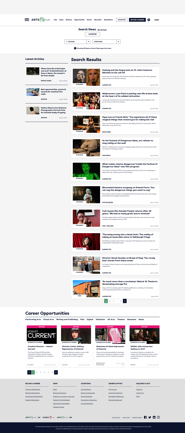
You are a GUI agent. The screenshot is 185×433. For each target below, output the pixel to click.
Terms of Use (126, 417)
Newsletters (108, 20)
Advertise (93, 34)
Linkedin (154, 417)
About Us (139, 389)
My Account (113, 389)
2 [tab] (36, 372)
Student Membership (32, 400)
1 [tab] (32, 372)
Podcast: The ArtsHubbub (61, 400)
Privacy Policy (116, 417)
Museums (131, 319)
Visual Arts (48, 319)
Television (100, 319)
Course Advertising (87, 403)
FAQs (138, 396)
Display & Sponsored (88, 393)
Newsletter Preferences (116, 396)
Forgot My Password (115, 393)
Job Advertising (86, 389)
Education (98, 20)
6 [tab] (52, 372)
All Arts (111, 319)
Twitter (149, 417)
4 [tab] (44, 372)
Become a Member (137, 20)
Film (82, 319)
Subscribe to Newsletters (61, 403)
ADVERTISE (122, 20)
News (61, 20)
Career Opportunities (47, 313)
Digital (90, 319)
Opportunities (79, 20)
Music (141, 319)
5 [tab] (48, 372)
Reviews (69, 20)
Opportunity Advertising (89, 400)
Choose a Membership (32, 389)
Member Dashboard (115, 400)
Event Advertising (86, 396)
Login (156, 20)
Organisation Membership (34, 396)
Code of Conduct (137, 417)
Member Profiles (58, 407)
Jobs (55, 20)
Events (89, 20)
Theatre (121, 319)
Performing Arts (33, 319)
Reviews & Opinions (59, 393)
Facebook (145, 417)
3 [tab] (40, 372)
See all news (102, 30)
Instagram (158, 417)
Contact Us (140, 393)
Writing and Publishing (67, 319)
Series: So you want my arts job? (64, 396)
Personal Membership (32, 393)
